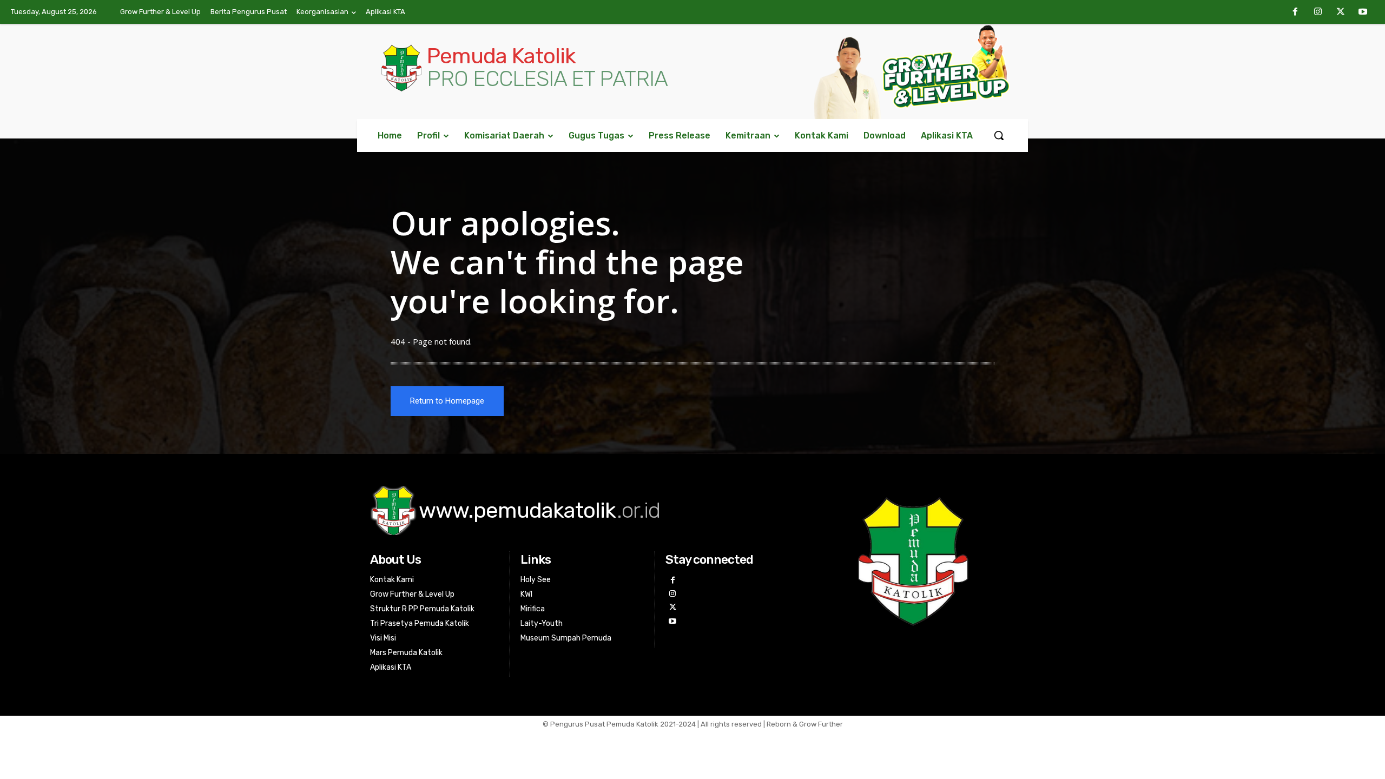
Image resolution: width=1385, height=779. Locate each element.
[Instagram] (1318, 12)
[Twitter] (1340, 12)
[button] (998, 135)
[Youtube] (1362, 12)
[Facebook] (1295, 12)
